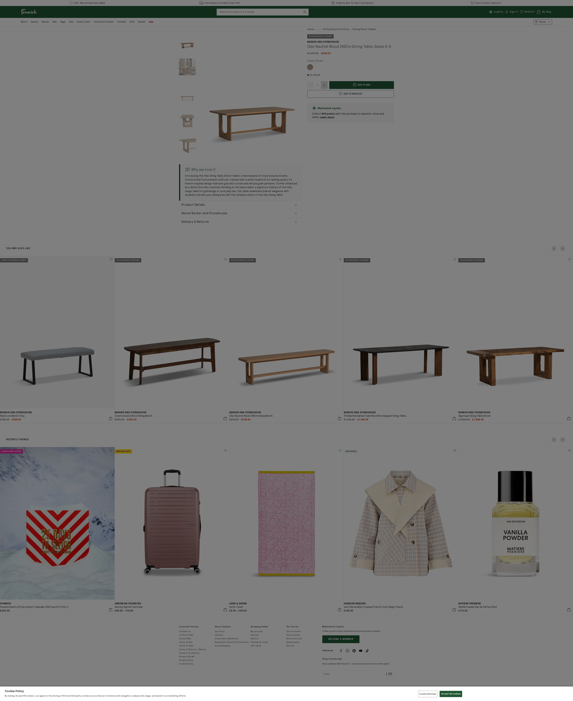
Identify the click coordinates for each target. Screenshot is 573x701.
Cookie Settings (427, 694)
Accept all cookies (450, 694)
